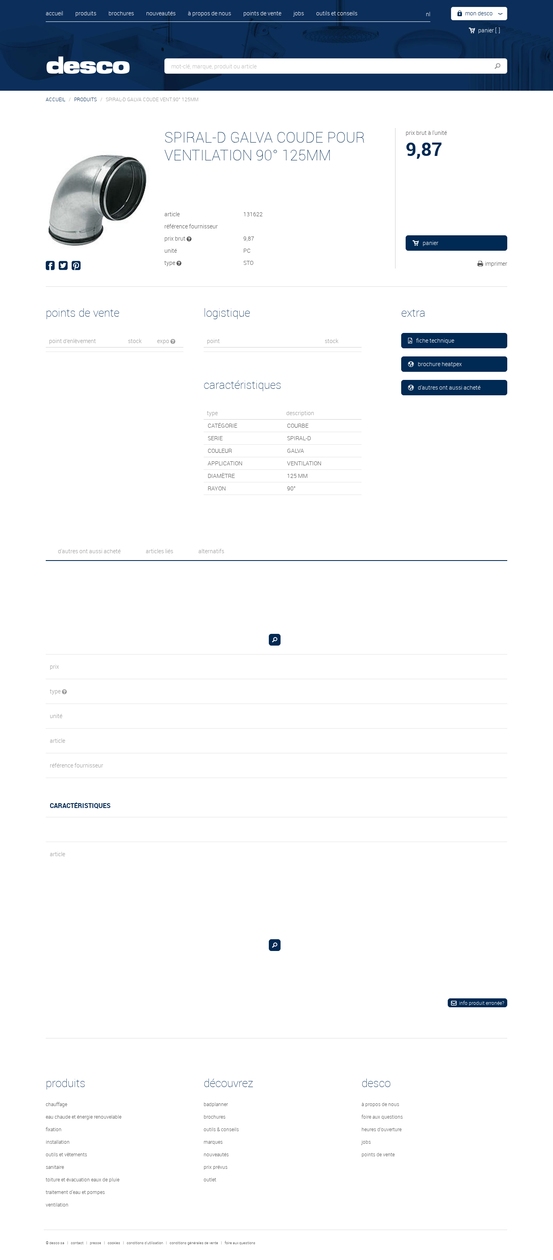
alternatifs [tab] (211, 551)
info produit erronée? (481, 1003)
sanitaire (55, 1167)
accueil (54, 13)
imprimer (496, 263)
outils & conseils (221, 1129)
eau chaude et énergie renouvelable (83, 1116)
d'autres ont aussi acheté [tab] (89, 551)
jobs (299, 13)
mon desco (478, 13)
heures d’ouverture (382, 1129)
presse (95, 1243)
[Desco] (96, 60)
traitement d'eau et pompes (75, 1192)
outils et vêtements (66, 1154)
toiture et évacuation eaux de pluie (82, 1179)
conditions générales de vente (194, 1243)
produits (85, 13)
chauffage (56, 1104)
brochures (121, 13)
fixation (54, 1129)
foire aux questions (382, 1116)
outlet (210, 1179)
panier (489, 30)
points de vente (262, 13)
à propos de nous (209, 13)
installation (58, 1141)
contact (77, 1243)
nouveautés (161, 13)
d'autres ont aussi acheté (449, 387)
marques (213, 1141)
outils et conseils (336, 13)
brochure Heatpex (440, 364)
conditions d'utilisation (145, 1243)
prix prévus (216, 1167)
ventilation (57, 1204)
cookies (114, 1243)
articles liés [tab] (159, 551)
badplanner (216, 1104)
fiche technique (435, 340)
